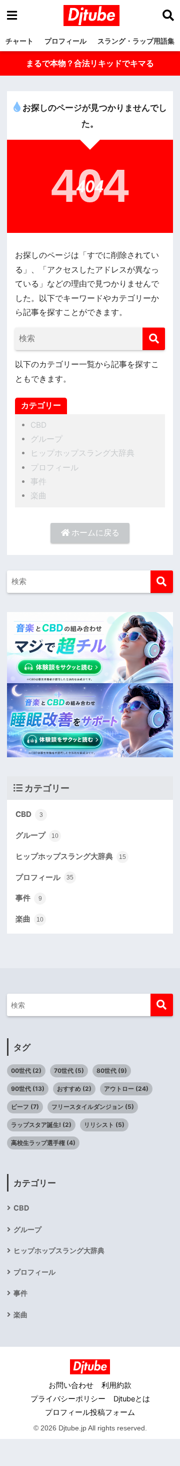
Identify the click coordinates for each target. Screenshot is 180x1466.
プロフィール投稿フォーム (90, 1412)
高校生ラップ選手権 (43, 1142)
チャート (20, 41)
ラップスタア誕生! (41, 1124)
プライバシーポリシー (68, 1398)
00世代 (26, 1070)
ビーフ (25, 1106)
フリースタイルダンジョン (93, 1106)
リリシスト (104, 1124)
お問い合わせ (71, 1385)
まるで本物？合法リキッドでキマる (90, 63)
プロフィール (65, 41)
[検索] (153, 339)
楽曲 (38, 495)
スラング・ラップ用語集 (136, 41)
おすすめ (74, 1088)
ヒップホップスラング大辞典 (82, 453)
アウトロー (126, 1088)
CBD (38, 425)
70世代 (69, 1070)
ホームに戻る (95, 532)
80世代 (111, 1070)
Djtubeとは (132, 1398)
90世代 (27, 1088)
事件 (38, 481)
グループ (46, 439)
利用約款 (117, 1385)
